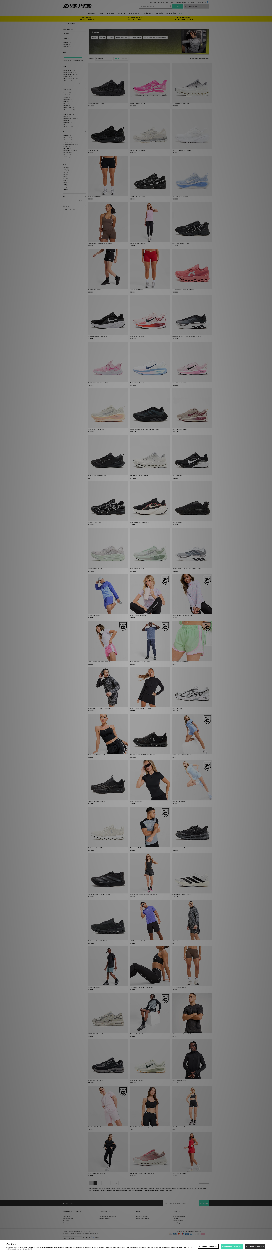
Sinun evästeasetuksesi (255, 1246)
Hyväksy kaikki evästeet (231, 1246)
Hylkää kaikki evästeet (208, 1246)
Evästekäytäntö (27, 1249)
